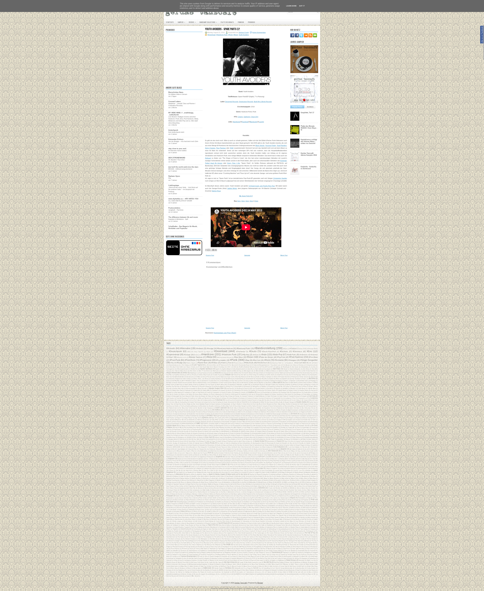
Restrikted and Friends (276, 505)
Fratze (205, 429)
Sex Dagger (226, 515)
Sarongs (305, 511)
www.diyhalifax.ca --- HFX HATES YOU (183, 199)
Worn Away (174, 568)
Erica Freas (176, 421)
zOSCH (303, 574)
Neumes (288, 484)
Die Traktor (226, 410)
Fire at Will (178, 427)
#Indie (264, 354)
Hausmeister (270, 441)
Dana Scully (278, 402)
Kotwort (294, 462)
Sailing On (261, 511)
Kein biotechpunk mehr (176, 132)
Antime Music (270, 374)
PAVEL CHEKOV (287, 492)
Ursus (221, 558)
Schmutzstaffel (208, 513)
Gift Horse (306, 433)
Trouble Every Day (293, 554)
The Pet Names (311, 539)
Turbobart (224, 556)
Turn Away (233, 556)
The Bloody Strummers (296, 531)
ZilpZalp (187, 572)
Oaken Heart (305, 488)
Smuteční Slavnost (217, 519)
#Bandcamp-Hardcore (225, 348)
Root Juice (210, 509)
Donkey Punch (311, 412)
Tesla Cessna (206, 531)
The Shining (289, 540)
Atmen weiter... (197, 378)
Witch (266, 566)
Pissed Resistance (191, 499)
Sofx (310, 519)
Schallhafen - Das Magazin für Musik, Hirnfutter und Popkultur (182, 227)
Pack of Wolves (170, 494)
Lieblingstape (173, 185)
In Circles (311, 449)
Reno (235, 505)
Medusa (313, 476)
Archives (310, 107)
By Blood (270, 388)
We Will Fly (267, 562)
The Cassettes (228, 533)
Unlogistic (178, 558)
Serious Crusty (244, 32)
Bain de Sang (244, 380)
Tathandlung (272, 529)
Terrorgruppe (196, 531)
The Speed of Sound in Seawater (221, 542)
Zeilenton (259, 570)
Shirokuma (200, 517)
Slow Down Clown (190, 519)
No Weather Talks (291, 486)
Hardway (201, 441)
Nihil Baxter (200, 486)
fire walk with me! (300, 572)
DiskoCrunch (241, 412)
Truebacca (175, 556)
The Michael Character (189, 539)
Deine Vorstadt (263, 406)
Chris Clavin (287, 394)
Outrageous (250, 492)
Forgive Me (291, 427)
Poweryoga (297, 499)
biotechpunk (173, 130)
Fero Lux (228, 425)
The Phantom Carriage (173, 540)
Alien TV (201, 371)
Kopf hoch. (278, 462)
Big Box (261, 382)
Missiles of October (222, 480)
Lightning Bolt (302, 468)
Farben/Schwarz (288, 423)
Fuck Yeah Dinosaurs (309, 429)
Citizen (209, 396)
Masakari (175, 476)
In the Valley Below (202, 451)
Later (230, 466)
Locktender (307, 470)
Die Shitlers (216, 410)
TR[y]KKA (175, 529)
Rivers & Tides (265, 507)
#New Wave (238, 357)
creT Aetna (268, 572)
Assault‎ (170, 378)
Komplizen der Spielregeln (265, 462)
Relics (220, 505)
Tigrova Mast (239, 548)
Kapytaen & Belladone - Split (178, 219)
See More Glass (199, 515)
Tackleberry (197, 529)
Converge (186, 400)
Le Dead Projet (282, 466)
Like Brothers (312, 468)
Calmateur (215, 390)
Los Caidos (179, 472)
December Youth (228, 406)
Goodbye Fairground (310, 435)
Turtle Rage (250, 556)
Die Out (208, 410)
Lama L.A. (194, 466)
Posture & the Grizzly (270, 499)
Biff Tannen (245, 382)
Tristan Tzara (265, 554)
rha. (219, 574)
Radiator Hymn (174, 176)
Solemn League (177, 521)
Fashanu (313, 423)
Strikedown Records (299, 525)
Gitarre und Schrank (172, 435)
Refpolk (187, 505)
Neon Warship (247, 484)
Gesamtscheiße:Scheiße (259, 433)
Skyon (296, 517)
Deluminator (278, 406)
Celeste (243, 392)
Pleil (218, 499)
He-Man (315, 441)
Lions (224, 470)
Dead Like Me (256, 404)
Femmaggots (219, 425)
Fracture (168, 429)
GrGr (194, 437)
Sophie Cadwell (279, 521)
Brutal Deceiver (202, 388)
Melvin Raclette (196, 478)
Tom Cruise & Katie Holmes (274, 550)
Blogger (260, 583)
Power (290, 499)
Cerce (258, 392)
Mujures (189, 482)
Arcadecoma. (190, 376)
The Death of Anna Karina (294, 533)
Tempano (313, 529)
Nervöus (281, 484)
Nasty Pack (190, 484)
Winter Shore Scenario (249, 566)
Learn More (291, 6)
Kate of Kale (209, 458)
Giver (191, 435)
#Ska (172, 363)
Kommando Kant (250, 462)
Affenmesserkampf (182, 369)
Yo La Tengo (247, 568)
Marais (259, 474)
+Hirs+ (280, 363)
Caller (168, 390)
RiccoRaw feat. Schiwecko (202, 507)
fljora (310, 572)
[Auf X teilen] (211, 250)
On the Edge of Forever (276, 490)
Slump (199, 519)
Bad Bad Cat (215, 380)
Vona (225, 560)
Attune (206, 378)
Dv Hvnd (294, 414)
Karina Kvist (187, 458)
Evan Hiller (242, 421)
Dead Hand (246, 404)
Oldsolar (248, 490)
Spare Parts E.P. (246, 196)
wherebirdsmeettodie (293, 574)
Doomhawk (183, 414)
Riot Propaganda (236, 507)
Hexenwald (270, 443)
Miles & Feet (294, 478)
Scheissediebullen (196, 513)
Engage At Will (281, 419)
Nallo (169, 484)
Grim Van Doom (269, 437)
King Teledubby (274, 460)
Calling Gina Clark (177, 390)
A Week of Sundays (218, 367)
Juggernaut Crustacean (206, 456)
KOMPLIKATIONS (272, 456)
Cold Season (170, 398)
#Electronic (284, 351)
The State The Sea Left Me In (242, 542)
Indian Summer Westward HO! (227, 451)
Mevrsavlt (239, 478)
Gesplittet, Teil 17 (307, 113)
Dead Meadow (267, 404)
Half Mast (303, 439)
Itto (176, 453)
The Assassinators (234, 531)
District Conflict (275, 412)
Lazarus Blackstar (270, 466)
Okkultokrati (225, 490)
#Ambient (199, 348)
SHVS (195, 511)
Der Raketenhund (171, 408)
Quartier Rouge (300, 501)
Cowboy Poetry (251, 400)
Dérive (188, 415)
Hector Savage (172, 443)
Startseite (170, 22)
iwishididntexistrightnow (173, 574)
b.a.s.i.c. (259, 572)
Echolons (283, 415)
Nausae (216, 484)
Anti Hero (243, 374)
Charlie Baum (308, 392)
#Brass (285, 348)
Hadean (288, 439)
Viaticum (168, 560)
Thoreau (249, 546)
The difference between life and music (183, 217)
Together (249, 550)
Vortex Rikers (233, 560)
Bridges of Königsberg (268, 386)
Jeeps (305, 453)
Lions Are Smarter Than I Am (237, 470)
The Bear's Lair (259, 531)
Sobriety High (278, 519)
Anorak (194, 374)
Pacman (180, 494)
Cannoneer (261, 390)
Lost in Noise (234, 472)
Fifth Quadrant (257, 425)
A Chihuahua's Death (311, 365)
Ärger (309, 574)
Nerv (269, 484)
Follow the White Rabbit (234, 427)
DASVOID (245, 402)
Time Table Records (298, 548)
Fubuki (289, 429)
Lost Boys (216, 472)
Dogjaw (303, 412)
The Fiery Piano (171, 535)
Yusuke (214, 570)
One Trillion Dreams (310, 490)
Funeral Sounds (183, 431)
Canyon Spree (271, 390)
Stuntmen (169, 527)
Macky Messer (299, 472)
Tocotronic (183, 550)
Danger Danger (289, 402)
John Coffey (248, 455)
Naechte (308, 482)
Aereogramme (170, 369)
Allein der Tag (237, 371)
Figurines (277, 425)
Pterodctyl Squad (236, 501)
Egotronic (205, 417)
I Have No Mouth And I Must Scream (238, 447)
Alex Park (174, 371)
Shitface (208, 517)
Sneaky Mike (259, 519)
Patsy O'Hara (239, 496)
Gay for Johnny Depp (178, 433)
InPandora (213, 451)
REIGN (181, 503)
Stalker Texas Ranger (186, 525)
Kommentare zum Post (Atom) (225, 333)
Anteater (228, 374)
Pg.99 (252, 498)
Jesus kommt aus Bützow (191, 455)
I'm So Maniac (254, 449)
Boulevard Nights (219, 386)
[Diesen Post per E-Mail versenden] (206, 250)
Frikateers (257, 429)
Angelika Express (179, 374)
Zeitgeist (266, 570)
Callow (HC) (196, 390)
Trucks (303, 554)
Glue (253, 435)
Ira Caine (263, 451)
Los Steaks (188, 472)
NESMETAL (278, 482)
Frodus (264, 429)
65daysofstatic (263, 365)
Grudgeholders (172, 439)
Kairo (288, 456)
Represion (243, 505)
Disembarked (232, 412)
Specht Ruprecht (224, 523)
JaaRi (215, 453)
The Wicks (207, 544)
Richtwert (215, 507)
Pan (254, 494)
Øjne (167, 576)
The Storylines (258, 542)
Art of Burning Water (238, 376)
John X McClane (306, 455)
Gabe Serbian (250, 431)
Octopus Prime (172, 490)
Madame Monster (311, 472)
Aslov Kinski (314, 376)
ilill (315, 572)
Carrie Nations (178, 392)
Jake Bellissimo (245, 453)
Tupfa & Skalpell (214, 556)
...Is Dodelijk (287, 363)
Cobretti (291, 396)
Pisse (181, 499)
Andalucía (269, 373)
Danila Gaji (312, 402)
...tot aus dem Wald (299, 363)
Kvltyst (204, 464)
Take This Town (213, 529)
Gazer (188, 433)
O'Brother (277, 488)
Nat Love (198, 484)
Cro (292, 400)
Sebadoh (294, 513)
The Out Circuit (272, 539)
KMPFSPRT (261, 456)
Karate (179, 458)
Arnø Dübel (221, 376)
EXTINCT (210, 415)
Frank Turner (186, 429)
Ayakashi (284, 378)
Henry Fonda (210, 443)
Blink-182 (247, 384)
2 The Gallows (185, 365)
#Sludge (180, 363)
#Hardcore (207, 354)
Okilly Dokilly (205, 490)
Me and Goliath (258, 476)
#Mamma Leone (181, 357)
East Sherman (247, 415)
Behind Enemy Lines (204, 382)
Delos (271, 406)
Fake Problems (245, 423)
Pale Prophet (247, 494)
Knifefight (196, 462)
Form (298, 427)
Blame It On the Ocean (208, 384)
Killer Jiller (256, 460)
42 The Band (231, 365)
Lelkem (220, 468)
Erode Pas (191, 421)
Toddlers (202, 550)
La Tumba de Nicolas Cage (292, 464)
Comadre (242, 398)
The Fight (181, 535)
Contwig (178, 400)
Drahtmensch (229, 414)
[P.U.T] (234, 572)
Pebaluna (282, 496)
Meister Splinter (184, 478)
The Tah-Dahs (268, 542)
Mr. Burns (181, 482)
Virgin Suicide (203, 560)
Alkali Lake (216, 371)
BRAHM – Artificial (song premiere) (180, 169)
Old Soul (241, 490)
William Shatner (194, 566)
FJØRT (198, 423)
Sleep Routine (311, 517)
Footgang (256, 427)
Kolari (241, 462)
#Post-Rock (190, 360)
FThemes (220, 588)
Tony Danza (175, 552)
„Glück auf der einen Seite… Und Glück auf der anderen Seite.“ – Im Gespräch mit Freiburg (183, 189)
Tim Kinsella (277, 548)
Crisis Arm (286, 400)
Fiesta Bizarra (247, 425)
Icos (272, 449)
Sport (292, 523)
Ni (186, 486)
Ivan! (180, 453)
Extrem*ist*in (175, 423)
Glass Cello (207, 435)
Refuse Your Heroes (197, 505)
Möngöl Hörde (262, 482)
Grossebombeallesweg (311, 437)
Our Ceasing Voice (213, 492)
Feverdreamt (236, 425)
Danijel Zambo (301, 402)
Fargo (297, 423)
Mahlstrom (179, 474)
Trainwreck (286, 552)
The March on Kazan (174, 539)
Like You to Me (208, 470)
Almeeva (273, 371)
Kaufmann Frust (230, 458)
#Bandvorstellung (264, 348)
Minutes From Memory (188, 480)
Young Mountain (300, 568)
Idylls (299, 449)
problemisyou (211, 574)
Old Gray (233, 490)
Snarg (239, 519)
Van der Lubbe (276, 558)
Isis (317, 451)
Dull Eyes (286, 414)
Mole (271, 480)
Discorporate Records (194, 412)
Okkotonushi (215, 490)
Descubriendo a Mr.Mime (254, 408)
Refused (208, 505)
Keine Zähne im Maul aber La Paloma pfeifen (275, 458)
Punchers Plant (273, 501)
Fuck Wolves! (297, 429)
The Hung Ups (182, 537)
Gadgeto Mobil (261, 431)
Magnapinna (170, 474)
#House (255, 354)
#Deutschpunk (175, 351)
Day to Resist (237, 404)
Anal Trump (202, 373)
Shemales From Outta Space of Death (183, 517)
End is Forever (262, 419)
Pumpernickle (256, 501)
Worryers (182, 568)
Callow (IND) (206, 390)
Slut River (206, 519)
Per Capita (313, 496)
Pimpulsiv (310, 498)
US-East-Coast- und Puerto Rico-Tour (262, 186)
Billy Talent (286, 382)
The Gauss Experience (192, 535)
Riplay (245, 507)
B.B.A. (304, 378)
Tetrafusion (215, 531)
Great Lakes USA (250, 437)
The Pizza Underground (189, 540)
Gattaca (310, 431)
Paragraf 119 (296, 494)
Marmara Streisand (289, 474)
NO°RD (302, 482)
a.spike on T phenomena (246, 572)
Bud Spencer (230, 388)
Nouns (206, 488)
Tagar (204, 529)
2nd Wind (213, 365)
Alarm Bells (258, 369)
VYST (253, 558)
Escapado (217, 421)
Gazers (195, 433)
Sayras (186, 513)
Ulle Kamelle (287, 556)
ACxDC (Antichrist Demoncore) (248, 367)
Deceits (218, 406)
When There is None (297, 564)
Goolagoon (181, 437)
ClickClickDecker (260, 396)
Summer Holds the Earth (247, 527)
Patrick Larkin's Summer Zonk (224, 496)
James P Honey (256, 453)
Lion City (218, 470)
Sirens (282, 517)
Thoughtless (257, 546)
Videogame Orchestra (190, 560)
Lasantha (239, 588)
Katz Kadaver (219, 458)
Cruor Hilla (174, 402)
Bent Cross (224, 382)
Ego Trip (197, 417)
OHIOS (285, 488)
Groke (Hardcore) (297, 437)
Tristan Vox (275, 554)
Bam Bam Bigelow (256, 380)
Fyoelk (206, 431)
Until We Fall (192, 558)
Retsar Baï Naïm (311, 505)
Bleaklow (232, 384)
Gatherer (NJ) (302, 431)
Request (264, 505)
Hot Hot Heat (238, 445)
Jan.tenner (297, 453)
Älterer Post (284, 255)
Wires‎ (260, 566)
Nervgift (275, 484)
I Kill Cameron (255, 447)
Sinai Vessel (274, 517)
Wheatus (285, 564)
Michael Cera (248, 478)
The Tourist (183, 544)
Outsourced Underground (263, 492)
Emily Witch (214, 419)
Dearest (295, 404)
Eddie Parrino (170, 417)
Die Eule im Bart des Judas (186, 410)
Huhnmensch (258, 445)
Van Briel (260, 558)
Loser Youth (206, 472)
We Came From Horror (197, 562)
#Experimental (172, 354)
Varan (285, 558)
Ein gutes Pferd (224, 417)
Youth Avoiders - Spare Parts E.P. (222, 29)
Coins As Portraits (301, 396)
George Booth (223, 433)
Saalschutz (224, 511)
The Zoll (235, 544)
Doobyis (175, 414)
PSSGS (313, 492)
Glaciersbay (198, 435)
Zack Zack (228, 570)
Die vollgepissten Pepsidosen (265, 410)
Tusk (257, 556)
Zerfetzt (304, 570)
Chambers (275, 392)
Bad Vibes (235, 380)
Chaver (176, 394)
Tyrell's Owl (273, 556)
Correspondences (207, 400)
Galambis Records (273, 431)
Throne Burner (175, 548)
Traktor (293, 552)
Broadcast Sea (296, 386)
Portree (245, 499)
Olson (255, 490)
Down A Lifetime (205, 414)
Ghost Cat (280, 433)
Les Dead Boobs (243, 468)
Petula (232, 498)
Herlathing (234, 443)
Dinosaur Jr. (310, 410)
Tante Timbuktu (247, 529)
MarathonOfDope (276, 474)
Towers (251, 552)
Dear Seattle (286, 404)
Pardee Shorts (180, 496)
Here (239, 201)
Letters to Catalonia (271, 468)
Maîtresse (238, 476)
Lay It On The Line (257, 466)
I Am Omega (201, 447)
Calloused (188, 390)
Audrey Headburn (216, 378)
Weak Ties (289, 562)
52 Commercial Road (243, 365)
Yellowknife (237, 568)
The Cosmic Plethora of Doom (275, 533)
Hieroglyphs (169, 445)
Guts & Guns (222, 439)
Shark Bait (292, 515)
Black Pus (180, 384)
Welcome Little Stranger (179, 564)
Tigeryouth (230, 548)
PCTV (296, 492)
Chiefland (243, 394)
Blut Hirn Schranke (278, 384)
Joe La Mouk (238, 455)
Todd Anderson (193, 550)
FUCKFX (205, 423)
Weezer (305, 562)
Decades (211, 406)
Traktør (300, 552)
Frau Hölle (212, 429)
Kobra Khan (226, 462)
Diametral (280, 408)
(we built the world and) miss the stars (183, 167)
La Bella (242, 464)
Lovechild (243, 472)
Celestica (251, 392)
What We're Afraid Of (274, 564)
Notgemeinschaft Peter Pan (187, 488)
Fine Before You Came (289, 425)
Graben (201, 437)
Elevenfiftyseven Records (179, 419)
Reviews (192, 22)
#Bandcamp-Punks (243, 348)
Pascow (198, 496)
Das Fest (178, 404)
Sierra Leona (265, 517)
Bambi (266, 380)
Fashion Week (171, 425)
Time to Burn (310, 548)
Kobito (219, 462)
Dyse (316, 414)
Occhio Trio (314, 488)
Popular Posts (297, 107)
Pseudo (226, 501)
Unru (185, 558)
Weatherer (298, 562)
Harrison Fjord (232, 441)
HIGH (254, 439)
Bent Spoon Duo (234, 382)
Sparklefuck (200, 523)
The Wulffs (226, 544)
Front (283, 429)
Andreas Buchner (290, 373)
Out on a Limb (240, 492)
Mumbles (196, 482)
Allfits (267, 371)
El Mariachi (282, 417)
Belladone (215, 382)
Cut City (212, 402)
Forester (283, 427)
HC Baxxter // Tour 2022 (176, 160)
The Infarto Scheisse (195, 537)
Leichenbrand (189, 468)
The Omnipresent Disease (258, 539)
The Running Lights (246, 540)
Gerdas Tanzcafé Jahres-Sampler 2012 (309, 154)
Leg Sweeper (172, 468)
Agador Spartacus (206, 369)
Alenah (285, 369)
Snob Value (268, 519)
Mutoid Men (236, 482)
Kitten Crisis (179, 462)
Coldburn (192, 398)
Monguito (278, 480)
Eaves (264, 415)
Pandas (260, 494)
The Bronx (205, 533)
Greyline (260, 437)
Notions (200, 488)
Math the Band (185, 476)
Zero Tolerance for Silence (174, 572)
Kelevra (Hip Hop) (302, 458)
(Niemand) (273, 363)
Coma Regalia (233, 398)
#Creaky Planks (313, 348)
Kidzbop (249, 460)
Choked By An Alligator (262, 394)
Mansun (252, 474)
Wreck (189, 568)
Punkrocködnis (174, 208)
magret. (203, 574)
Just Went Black (240, 456)
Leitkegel (206, 468)
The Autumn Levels (247, 531)
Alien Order (193, 371)
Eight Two (214, 417)
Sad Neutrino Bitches (236, 511)
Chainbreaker (266, 392)
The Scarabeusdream (260, 540)
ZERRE (221, 570)
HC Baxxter (247, 439)
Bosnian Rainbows (205, 386)
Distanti (256, 412)
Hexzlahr (284, 443)
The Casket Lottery (216, 533)
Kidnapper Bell (229, 460)
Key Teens (204, 460)
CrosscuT (298, 400)
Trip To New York (255, 554)
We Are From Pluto (183, 562)
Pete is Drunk (193, 498)
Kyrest (218, 464)
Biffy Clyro (253, 382)
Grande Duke (218, 437)
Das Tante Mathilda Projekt (201, 404)
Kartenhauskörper (198, 458)
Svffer (286, 527)
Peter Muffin (212, 498)
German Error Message (243, 433)
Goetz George (270, 435)
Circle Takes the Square (198, 396)
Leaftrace (292, 466)
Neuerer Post (210, 255)
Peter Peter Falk (223, 498)
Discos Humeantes (208, 412)
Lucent (250, 472)
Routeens (250, 509)
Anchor (210, 373)
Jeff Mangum (170, 455)
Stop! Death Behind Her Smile (256, 525)
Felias (204, 425)
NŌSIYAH (261, 488)
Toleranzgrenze (258, 550)
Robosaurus (306, 507)
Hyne (308, 445)
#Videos (214, 363)
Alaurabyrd (267, 369)
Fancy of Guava (267, 423)
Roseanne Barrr (219, 509)
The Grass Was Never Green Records (261, 535)
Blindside (240, 384)
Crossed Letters (174, 101)
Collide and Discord (203, 398)
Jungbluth (219, 456)
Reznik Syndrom (188, 507)
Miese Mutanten (274, 478)
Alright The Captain (290, 371)
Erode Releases (201, 421)
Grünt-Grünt (182, 439)
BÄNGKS (285, 388)
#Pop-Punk (281, 357)
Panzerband (268, 494)
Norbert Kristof (311, 486)
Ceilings (236, 392)
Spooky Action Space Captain (280, 523)
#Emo (309, 351)
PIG (308, 492)
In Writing (177, 451)
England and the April (294, 419)
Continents (314, 398)
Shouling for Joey (246, 517)
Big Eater (268, 382)
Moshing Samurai (171, 482)
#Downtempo (240, 351)
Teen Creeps (304, 529)
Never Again (309, 484)
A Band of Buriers (298, 365)
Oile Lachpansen (195, 490)
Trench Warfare (231, 554)
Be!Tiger (168, 382)
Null (250, 488)
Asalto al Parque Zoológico (264, 376)
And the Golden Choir (235, 373)
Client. (269, 396)
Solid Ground (198, 521)
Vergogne (304, 558)
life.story (196, 574)
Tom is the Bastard (289, 550)
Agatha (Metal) (226, 369)
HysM (314, 445)
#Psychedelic (221, 360)
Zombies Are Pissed (198, 572)
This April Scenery (178, 546)
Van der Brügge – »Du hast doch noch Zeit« (183, 141)
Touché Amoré (242, 552)
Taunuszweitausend (284, 529)
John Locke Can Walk (282, 455)
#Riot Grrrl (256, 360)
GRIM (242, 431)
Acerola (313, 367)
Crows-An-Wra (308, 400)
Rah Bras (232, 503)
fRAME (291, 572)
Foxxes (314, 427)
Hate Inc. (249, 441)
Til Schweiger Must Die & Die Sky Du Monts (258, 548)
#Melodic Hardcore (195, 357)
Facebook (245, 122)
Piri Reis (175, 499)
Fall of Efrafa (256, 423)
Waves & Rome (170, 562)
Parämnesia (189, 496)
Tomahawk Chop (303, 550)
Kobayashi (212, 462)
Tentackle (187, 531)
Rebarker (281, 503)
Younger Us (169, 570)
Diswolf (284, 412)
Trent (239, 554)
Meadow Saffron (281, 476)
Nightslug (192, 486)
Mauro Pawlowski (210, 476)
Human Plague (300, 445)
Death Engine (304, 404)
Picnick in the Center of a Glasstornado (276, 498)
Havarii (279, 441)
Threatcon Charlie (285, 546)
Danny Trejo (170, 404)
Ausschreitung (239, 378)
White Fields (309, 564)
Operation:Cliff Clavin (172, 492)
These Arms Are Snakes (297, 544)
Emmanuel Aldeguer (238, 419)
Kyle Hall (211, 464)
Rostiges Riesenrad (239, 509)
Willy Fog (203, 566)
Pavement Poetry (264, 496)
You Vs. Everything (264, 568)
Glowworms (246, 435)
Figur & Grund (268, 425)
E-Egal (203, 415)
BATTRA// (312, 378)
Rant (239, 503)
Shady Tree (266, 515)
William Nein (183, 566)
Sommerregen (236, 521)
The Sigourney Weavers (302, 540)
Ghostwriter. (297, 433)
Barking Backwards (276, 380)
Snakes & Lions (229, 519)
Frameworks (176, 429)
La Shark (278, 464)
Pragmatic (306, 499)
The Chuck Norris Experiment (243, 533)
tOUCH (224, 574)
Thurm (191, 548)
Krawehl (177, 464)
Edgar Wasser (188, 417)
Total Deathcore (217, 552)
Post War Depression (256, 499)
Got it (302, 6)
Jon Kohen (194, 456)
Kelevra (293, 458)
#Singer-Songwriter (309, 360)
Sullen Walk (234, 527)
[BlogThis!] (208, 250)
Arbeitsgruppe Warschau (300, 374)
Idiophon (284, 449)
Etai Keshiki (225, 421)
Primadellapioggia (182, 501)
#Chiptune (293, 348)
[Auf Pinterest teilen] (216, 250)
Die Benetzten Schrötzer (292, 408)
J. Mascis (187, 453)
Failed (237, 423)
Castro (209, 392)
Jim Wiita (204, 455)
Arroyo (228, 376)
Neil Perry (237, 484)
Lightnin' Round (290, 468)
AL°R (260, 367)
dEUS (275, 572)
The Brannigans (195, 533)
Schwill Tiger (257, 513)
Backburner (205, 380)
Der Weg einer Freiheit (186, 408)
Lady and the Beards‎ (174, 466)
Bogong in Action (311, 384)
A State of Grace (190, 367)
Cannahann (237, 390)
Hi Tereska (300, 443)
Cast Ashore (201, 392)
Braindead (247, 386)
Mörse (270, 482)
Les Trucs (253, 468)
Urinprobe (214, 558)
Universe (170, 558)
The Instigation (207, 537)
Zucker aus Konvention (214, 572)
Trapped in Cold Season (179, 554)
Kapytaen (171, 458)
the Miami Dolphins (248, 574)
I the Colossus (243, 449)
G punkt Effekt (214, 431)
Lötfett (263, 472)
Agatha (217, 369)
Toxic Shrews (259, 552)
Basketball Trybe (303, 380)
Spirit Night (266, 523)
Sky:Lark (289, 517)
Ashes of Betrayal (292, 376)
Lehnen (180, 468)
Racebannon (206, 503)
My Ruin (244, 482)
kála (190, 574)
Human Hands (279, 445)
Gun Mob (196, 439)
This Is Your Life (215, 546)
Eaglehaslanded (221, 415)
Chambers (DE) (285, 392)
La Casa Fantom (251, 464)
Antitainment (280, 374)
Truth (200, 556)
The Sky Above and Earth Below (180, 542)
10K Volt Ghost (313, 363)
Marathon (266, 474)
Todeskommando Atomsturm (215, 550)
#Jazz (171, 357)
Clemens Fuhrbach (247, 396)
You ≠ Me (275, 568)
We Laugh (240, 562)
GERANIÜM (235, 431)
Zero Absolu (312, 570)
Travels (203, 554)
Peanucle (274, 496)
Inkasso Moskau (243, 451)
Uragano (206, 558)
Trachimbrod (275, 552)
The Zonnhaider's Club (247, 544)
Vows (241, 560)
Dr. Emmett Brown (218, 414)
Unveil (200, 558)
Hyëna (168, 447)
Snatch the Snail (248, 519)
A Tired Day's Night (204, 367)
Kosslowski (287, 462)
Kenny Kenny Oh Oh (174, 460)
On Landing (263, 490)
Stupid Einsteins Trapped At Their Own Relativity (188, 527)
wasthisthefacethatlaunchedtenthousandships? (270, 574)
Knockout (203, 462)
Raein (225, 503)
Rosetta (228, 509)
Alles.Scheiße (260, 371)
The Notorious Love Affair (229, 539)
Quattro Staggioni (171, 503)
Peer (288, 496)
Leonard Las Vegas (230, 468)
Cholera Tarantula (276, 394)
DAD (238, 402)
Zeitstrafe (274, 570)
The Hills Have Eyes (307, 535)
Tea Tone (295, 529)
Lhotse (282, 468)
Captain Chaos (292, 390)
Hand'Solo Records (172, 441)
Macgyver (290, 472)
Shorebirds (227, 517)
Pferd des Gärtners (242, 498)
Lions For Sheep (254, 470)
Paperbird (287, 494)
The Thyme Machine (312, 542)
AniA (188, 374)
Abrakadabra (305, 367)
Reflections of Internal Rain (174, 505)
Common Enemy (258, 398)
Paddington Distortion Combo (193, 494)
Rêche (189, 511)
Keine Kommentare (259, 32)
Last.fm (261, 122)
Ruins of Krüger (301, 509)
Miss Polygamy (210, 480)
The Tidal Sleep (173, 544)
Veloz (290, 558)
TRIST (168, 529)
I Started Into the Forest (206, 449)
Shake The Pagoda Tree (279, 515)
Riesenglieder (224, 507)
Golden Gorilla (286, 435)
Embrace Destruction (203, 419)
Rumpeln (169, 511)
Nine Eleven (230, 486)
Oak (298, 488)
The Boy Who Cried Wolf (181, 533)
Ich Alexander (264, 449)
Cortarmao (218, 400)
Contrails (171, 400)
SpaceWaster (190, 523)
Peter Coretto (203, 498)
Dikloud (302, 410)
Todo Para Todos (239, 550)
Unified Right (314, 556)
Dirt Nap (174, 412)
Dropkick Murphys (241, 414)
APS (266, 367)
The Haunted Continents (291, 535)
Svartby (280, 527)
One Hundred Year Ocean (294, 490)
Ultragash (296, 556)
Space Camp (180, 523)
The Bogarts (309, 531)
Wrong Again (197, 568)
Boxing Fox (229, 386)
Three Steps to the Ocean (300, 546)
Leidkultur (198, 468)
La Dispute (270, 464)
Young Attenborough (286, 568)
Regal (215, 505)
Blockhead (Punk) (258, 384)
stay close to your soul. (177, 148)
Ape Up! (288, 374)
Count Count (229, 400)
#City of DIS (302, 348)
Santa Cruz (292, 511)
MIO (268, 472)
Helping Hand (199, 443)
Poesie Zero (225, 499)
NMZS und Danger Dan (291, 482)
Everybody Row (266, 421)
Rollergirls (191, 509)
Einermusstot (234, 417)
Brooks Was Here (179, 388)
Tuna (206, 556)
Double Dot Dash (194, 414)
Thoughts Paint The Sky (270, 546)
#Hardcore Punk (222, 35)
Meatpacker (305, 476)
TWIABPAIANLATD (185, 529)
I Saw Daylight (181, 449)
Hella (190, 443)
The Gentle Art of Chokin (240, 535)
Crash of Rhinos (276, 400)
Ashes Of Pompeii (279, 376)
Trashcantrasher (193, 554)
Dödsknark (195, 415)
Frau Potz (220, 429)
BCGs (168, 380)
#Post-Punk (175, 360)
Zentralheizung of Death (293, 570)
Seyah (234, 515)
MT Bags (282, 472)
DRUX (262, 402)
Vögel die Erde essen (256, 560)
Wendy (212, 564)
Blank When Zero (222, 384)
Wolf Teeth (301, 566)
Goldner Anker (297, 435)
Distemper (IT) (265, 412)
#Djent (208, 351)
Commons (268, 398)
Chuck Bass (185, 396)
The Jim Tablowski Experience (232, 537)
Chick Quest (234, 394)
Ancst (216, 373)
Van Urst (267, 558)
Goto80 (189, 437)
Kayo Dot (240, 458)
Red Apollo (289, 503)
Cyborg (219, 402)
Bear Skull (192, 382)
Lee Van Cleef (313, 466)
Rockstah (173, 509)
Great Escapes (238, 437)
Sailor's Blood (270, 511)
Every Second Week (254, 421)
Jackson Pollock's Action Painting (229, 453)
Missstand (233, 480)
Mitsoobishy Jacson (255, 480)
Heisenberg (183, 443)
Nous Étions (214, 488)
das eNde (283, 572)
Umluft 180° (304, 556)
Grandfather (228, 437)
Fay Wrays (182, 425)
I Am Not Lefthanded (189, 447)
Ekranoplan (258, 417)
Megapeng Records (172, 478)
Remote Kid (228, 505)
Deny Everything (289, 406)
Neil (231, 484)
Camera (222, 390)
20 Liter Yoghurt (197, 365)
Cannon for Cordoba (249, 390)
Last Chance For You (220, 466)
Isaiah (311, 451)
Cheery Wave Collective (201, 394)
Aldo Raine (277, 369)
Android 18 (301, 373)
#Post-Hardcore (296, 357)
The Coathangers (259, 533)
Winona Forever (236, 566)
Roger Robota (182, 509)
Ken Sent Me (314, 458)
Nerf (264, 484)
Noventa (222, 488)
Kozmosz (308, 462)
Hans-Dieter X (193, 441)
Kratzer (170, 464)
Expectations (303, 421)
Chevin (226, 394)
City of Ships (229, 396)
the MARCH (237, 574)
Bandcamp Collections (208, 22)
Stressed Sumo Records (283, 525)
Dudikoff (268, 414)
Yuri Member (206, 570)
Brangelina (256, 386)
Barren (286, 380)
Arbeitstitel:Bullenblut (178, 376)
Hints (177, 445)
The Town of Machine (195, 544)
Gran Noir (208, 437)
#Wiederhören (262, 363)
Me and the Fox (269, 476)
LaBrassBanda (306, 464)
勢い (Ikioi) (195, 576)
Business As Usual (242, 388)
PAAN (278, 492)
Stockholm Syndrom (238, 525)
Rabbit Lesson (195, 503)
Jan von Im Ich (287, 453)
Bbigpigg (313, 380)
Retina (287, 505)
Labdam (315, 464)
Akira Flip (250, 369)
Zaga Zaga (237, 570)
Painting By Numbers (222, 494)
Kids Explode (240, 460)
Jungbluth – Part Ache (175, 210)
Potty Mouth (282, 499)
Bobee (295, 384)
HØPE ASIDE (176, 447)
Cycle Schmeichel (229, 402)
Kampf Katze (302, 456)
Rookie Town (200, 509)
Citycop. (237, 396)
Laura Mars (237, 466)
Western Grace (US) (233, 564)
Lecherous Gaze (302, 466)
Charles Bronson (296, 392)
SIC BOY (202, 511)
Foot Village (247, 427)
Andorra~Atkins (278, 373)
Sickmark (256, 517)
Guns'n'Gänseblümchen (209, 439)
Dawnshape (226, 404)
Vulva (246, 560)
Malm (211, 474)
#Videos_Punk (226, 363)
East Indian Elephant (234, 415)
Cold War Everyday (182, 398)
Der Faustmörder (311, 406)
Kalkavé (294, 456)
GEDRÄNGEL (225, 431)
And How (223, 373)
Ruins (292, 509)
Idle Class (292, 449)
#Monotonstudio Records (224, 357)
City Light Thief (218, 396)
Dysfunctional (172, 415)
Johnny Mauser (177, 456)
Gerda (232, 433)
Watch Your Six (311, 560)
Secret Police (188, 515)
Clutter (275, 396)
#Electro (252, 351)
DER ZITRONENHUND (176, 158)
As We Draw (250, 376)
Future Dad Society (196, 431)
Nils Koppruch (221, 486)
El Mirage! (290, 417)
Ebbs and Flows (273, 415)
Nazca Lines (224, 484)
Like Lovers (169, 470)
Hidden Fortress (311, 443)
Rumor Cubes (312, 509)
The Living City (289, 537)
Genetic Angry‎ (213, 433)
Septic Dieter (210, 515)
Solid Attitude (188, 521)
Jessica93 (179, 455)
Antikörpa (261, 374)
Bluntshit (268, 384)
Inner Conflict (254, 451)
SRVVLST (216, 511)
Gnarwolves (260, 435)
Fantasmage (277, 423)
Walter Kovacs (291, 560)
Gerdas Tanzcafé (240, 583)
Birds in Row (303, 382)
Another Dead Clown (204, 374)
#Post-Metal (313, 357)
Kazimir (247, 458)
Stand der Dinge (201, 525)
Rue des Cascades (271, 509)
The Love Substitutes (311, 537)
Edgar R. (179, 417)
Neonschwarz (257, 484)
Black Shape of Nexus (191, 384)
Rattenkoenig (254, 503)
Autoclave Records (261, 378)
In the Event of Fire (188, 451)
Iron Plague (291, 451)
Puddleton (247, 501)
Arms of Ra (206, 376)
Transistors (307, 552)
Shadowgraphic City (254, 515)
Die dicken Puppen (237, 410)
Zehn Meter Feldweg (248, 570)
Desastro (242, 408)
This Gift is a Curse (202, 546)
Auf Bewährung (228, 378)
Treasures (210, 554)
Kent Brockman (187, 460)
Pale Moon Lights (236, 494)
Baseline (293, 380)
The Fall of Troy (310, 533)
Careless (168, 392)
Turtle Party (241, 556)
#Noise (250, 357)
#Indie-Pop (277, 354)
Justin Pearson (251, 456)
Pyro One (290, 501)
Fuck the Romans (171, 431)
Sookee (270, 521)
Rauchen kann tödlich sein (268, 503)
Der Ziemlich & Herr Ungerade (204, 408)
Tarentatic (263, 529)
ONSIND (291, 488)
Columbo (223, 398)
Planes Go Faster (204, 499)
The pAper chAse (261, 544)
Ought (191, 492)
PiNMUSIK (241, 22)
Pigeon (292, 498)
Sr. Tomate (300, 523)
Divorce (296, 412)
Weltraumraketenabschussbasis (198, 564)
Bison (310, 382)
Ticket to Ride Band (201, 548)
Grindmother (280, 437)
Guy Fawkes (231, 439)
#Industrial (314, 354)
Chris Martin (306, 394)
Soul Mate (290, 521)
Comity (249, 398)
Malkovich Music (201, 474)
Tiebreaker (213, 548)
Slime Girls (169, 519)
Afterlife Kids (194, 369)
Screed (287, 513)
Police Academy (236, 499)
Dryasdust (251, 414)
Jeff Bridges (312, 453)
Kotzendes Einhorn (175, 139)
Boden (301, 384)
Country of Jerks (240, 400)
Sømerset (313, 527)
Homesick (202, 445)
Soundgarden (170, 523)
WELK (267, 560)
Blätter (288, 384)
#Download (212, 35)
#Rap (247, 360)
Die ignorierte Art (249, 410)
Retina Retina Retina (297, 505)
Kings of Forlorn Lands (288, 460)
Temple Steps (178, 531)
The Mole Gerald (215, 539)
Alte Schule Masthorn (309, 371)
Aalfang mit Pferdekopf (282, 367)
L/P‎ (236, 464)
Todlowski (229, 550)
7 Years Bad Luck (275, 365)
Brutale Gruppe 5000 (216, 388)
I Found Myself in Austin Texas (216, 447)
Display (250, 412)
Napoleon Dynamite (179, 484)
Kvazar (190, 464)
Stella (228, 525)
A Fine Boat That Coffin (175, 367)
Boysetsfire (238, 386)
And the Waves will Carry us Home (254, 373)
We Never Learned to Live (253, 562)
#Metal (209, 357)
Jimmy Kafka (212, 455)
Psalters (219, 501)
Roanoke (285, 507)
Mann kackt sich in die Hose (237, 474)
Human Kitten (289, 445)
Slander (302, 517)
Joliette (186, 456)
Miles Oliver (303, 478)
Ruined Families (284, 509)
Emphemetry (252, 419)
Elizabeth (191, 419)
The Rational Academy (231, 540)
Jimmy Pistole (222, 455)
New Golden (179, 486)
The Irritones (218, 537)
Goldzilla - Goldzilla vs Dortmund (308, 168)
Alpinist (281, 371)
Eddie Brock (312, 415)
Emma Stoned (225, 419)
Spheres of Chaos (246, 523)
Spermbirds (235, 523)
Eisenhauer (244, 417)
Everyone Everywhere (279, 421)
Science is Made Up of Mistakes (272, 513)
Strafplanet (270, 525)
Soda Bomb (295, 519)
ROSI (187, 503)
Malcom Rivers (190, 474)
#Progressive (205, 360)
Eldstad (297, 417)
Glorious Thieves (236, 435)
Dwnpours (303, 414)
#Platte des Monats (266, 357)
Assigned (177, 378)
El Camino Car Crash (270, 417)
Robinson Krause (295, 507)
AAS (234, 367)
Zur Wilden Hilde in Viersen (177, 94)
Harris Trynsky (222, 441)
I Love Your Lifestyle (294, 447)
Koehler (235, 462)
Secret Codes (303, 513)
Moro (298, 480)
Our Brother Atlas (200, 492)
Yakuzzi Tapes (218, 568)
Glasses (215, 435)
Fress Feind (248, 429)
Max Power (221, 476)
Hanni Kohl (183, 441)
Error (210, 421)
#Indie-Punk (291, 355)
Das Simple (187, 404)
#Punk (230, 35)
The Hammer (278, 535)
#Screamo (279, 360)
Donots (168, 414)
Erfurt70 (168, 421)
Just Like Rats (229, 456)
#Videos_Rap (238, 363)
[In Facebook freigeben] (213, 250)
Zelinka (281, 570)
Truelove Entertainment (188, 556)
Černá (180, 576)
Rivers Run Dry (276, 507)
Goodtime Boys (170, 437)
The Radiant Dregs (217, 540)
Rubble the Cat (259, 509)
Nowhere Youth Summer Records (237, 488)
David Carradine (216, 404)
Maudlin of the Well (197, 476)
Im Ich (304, 449)
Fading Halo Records (227, 423)
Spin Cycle (257, 523)
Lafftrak (185, 466)
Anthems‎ (236, 374)
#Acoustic (170, 348)
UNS (280, 556)
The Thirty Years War (297, 542)
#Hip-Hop (245, 355)
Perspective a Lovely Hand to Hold (176, 498)
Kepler (196, 460)
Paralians (305, 494)
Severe (218, 515)
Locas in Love (297, 470)
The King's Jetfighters (262, 537)
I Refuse (312, 447)
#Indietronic (304, 354)
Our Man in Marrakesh (227, 492)
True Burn (310, 554)
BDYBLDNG (175, 380)
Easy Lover (256, 415)
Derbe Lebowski (221, 408)
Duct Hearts (259, 414)
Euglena (234, 421)
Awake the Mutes (274, 378)
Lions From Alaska (267, 470)
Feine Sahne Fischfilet (194, 425)
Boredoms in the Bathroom (190, 386)
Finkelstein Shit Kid (303, 425)
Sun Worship (260, 527)
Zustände (226, 572)
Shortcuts (235, 517)
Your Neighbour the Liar (182, 570)
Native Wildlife (208, 484)
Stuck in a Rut (311, 525)
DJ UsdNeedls (254, 402)
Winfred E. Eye (225, 566)
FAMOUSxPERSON (187, 423)
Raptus (245, 503)
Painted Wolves (209, 494)
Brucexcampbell (190, 388)
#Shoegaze (292, 360)
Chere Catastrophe (216, 394)
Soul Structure (300, 521)
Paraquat (313, 494)
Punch (264, 501)
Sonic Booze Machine (258, 521)
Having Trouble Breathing (303, 441)
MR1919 (274, 472)
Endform (271, 419)
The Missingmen (203, 539)
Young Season (311, 568)
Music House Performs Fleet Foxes (211, 482)
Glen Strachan (224, 435)
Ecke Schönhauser (293, 415)
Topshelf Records (194, 552)
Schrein (235, 513)
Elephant (305, 417)
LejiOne (213, 468)
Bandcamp (254, 122)
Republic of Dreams (254, 505)
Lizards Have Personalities (283, 470)
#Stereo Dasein (190, 363)
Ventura (297, 558)
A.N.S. (229, 367)
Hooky (218, 445)
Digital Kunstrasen (293, 410)
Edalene (303, 415)
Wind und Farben (213, 566)
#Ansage (210, 348)
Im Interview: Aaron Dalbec (177, 151)
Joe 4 (230, 455)
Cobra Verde (282, 396)
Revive (179, 507)
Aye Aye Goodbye (295, 378)
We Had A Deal (229, 562)
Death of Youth (179, 406)
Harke (208, 441)
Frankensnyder (196, 429)
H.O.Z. (239, 439)
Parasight (169, 496)
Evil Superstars (293, 421)
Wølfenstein (207, 568)
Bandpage (236, 122)
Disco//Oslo (182, 412)
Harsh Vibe (241, 441)
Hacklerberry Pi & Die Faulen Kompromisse (270, 439)
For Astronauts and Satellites (269, 427)
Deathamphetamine (192, 406)
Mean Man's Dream (294, 476)
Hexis (277, 443)
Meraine (222, 478)
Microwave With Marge (260, 478)
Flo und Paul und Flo (207, 427)
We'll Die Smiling (279, 562)
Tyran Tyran (264, 556)
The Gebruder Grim (207, 535)
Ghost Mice (288, 433)
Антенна (187, 576)
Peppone (304, 496)
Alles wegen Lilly (248, 371)
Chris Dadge (297, 394)
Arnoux (213, 376)
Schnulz (217, 513)
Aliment (208, 371)
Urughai (227, 558)
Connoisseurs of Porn (289, 398)
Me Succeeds (247, 476)
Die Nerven (200, 410)
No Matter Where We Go (259, 486)
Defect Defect (252, 406)
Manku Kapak (220, 474)
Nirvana (238, 486)
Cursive (206, 402)
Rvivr (183, 511)
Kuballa (184, 464)
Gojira (278, 435)
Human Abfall (268, 445)
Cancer (229, 390)
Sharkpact (300, 515)
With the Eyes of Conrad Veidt (279, 566)
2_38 (206, 365)
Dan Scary (270, 402)
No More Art (272, 486)
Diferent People (280, 410)
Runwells (176, 511)
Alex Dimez (306, 369)
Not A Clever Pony (171, 488)
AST (271, 367)
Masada (168, 476)
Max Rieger (229, 476)
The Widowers (216, 544)
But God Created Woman (257, 388)
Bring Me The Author (283, 386)
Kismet (311, 460)
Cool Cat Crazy (195, 400)
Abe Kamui (295, 367)
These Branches (311, 544)
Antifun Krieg (252, 374)
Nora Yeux (302, 486)
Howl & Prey (248, 445)
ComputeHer (277, 398)
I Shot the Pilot (192, 449)
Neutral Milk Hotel (298, 484)
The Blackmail (284, 531)
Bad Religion (225, 380)
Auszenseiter (249, 378)
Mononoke (286, 480)
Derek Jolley (233, 408)
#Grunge (187, 355)
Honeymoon (210, 445)
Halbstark (295, 439)
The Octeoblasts (243, 539)
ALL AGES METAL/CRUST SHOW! (180, 201)
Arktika (198, 376)
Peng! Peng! (295, 496)
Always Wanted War (173, 373)
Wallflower (281, 560)
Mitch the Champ (243, 480)
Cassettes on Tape (189, 392)
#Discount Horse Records (195, 351)
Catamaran (216, 392)
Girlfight (313, 433)
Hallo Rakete (312, 439)
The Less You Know (277, 537)
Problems (192, 501)
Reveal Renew (170, 507)
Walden (273, 560)
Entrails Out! (306, 419)
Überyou (173, 576)
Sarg (299, 511)
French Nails (229, 429)
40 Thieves (221, 365)
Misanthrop (200, 480)
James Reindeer (268, 453)
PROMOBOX (251, 22)
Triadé (246, 554)
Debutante (203, 406)
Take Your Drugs (225, 529)
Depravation (300, 406)
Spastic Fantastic (211, 523)
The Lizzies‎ (299, 537)
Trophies (282, 554)
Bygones (278, 388)
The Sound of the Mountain (201, 542)
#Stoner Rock (203, 363)
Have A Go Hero (289, 441)
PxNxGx (282, 501)
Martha (314, 474)
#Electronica (297, 351)
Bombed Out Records (172, 386)
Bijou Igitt (277, 382)
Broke (305, 386)
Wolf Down (293, 566)
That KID (223, 531)
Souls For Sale (311, 521)
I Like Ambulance (279, 447)
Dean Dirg (277, 404)
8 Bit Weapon (286, 365)
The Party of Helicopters (286, 539)
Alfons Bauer (183, 371)
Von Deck (219, 560)
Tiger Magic (221, 548)
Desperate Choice (269, 408)
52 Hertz (254, 365)
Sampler (181, 22)
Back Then (196, 380)
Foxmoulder (305, 427)
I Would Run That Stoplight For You (225, 449)
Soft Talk (304, 519)
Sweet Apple (304, 527)
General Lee (203, 433)
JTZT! (209, 453)
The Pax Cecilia (299, 539)
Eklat (251, 417)
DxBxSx (310, 414)
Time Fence (286, 548)
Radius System (217, 503)
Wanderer (302, 560)
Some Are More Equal (222, 521)
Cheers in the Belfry (186, 394)
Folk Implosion (220, 427)
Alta (300, 371)
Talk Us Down (236, 529)
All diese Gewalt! (226, 371)
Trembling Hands (220, 554)
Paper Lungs (278, 494)
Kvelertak (197, 464)
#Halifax (196, 354)
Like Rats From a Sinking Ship (192, 470)
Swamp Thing (294, 527)
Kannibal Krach (313, 456)
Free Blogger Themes (249, 588)
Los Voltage (197, 472)
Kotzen (301, 462)
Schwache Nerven (245, 513)
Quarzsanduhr (311, 501)
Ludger (257, 472)
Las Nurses (208, 466)
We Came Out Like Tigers (214, 562)
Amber (185, 373)
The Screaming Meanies (276, 540)
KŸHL (231, 464)
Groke (288, 437)
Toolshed (183, 552)
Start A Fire (212, 525)
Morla (293, 480)
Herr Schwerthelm (245, 443)
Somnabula (246, 521)
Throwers (184, 548)
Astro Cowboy (187, 378)
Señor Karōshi (242, 515)
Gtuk (190, 439)
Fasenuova (305, 423)
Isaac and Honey (303, 451)
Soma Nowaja (209, 521)
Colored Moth (215, 398)
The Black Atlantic (272, 531)
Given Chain (184, 435)
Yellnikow (228, 568)
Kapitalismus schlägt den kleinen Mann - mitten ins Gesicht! (309, 141)
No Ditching (246, 486)
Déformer (181, 415)
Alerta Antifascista (295, 369)
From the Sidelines (274, 429)
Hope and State (227, 445)
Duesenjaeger (277, 414)
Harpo (214, 441)
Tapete (256, 529)
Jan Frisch (278, 453)
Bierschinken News (175, 92)
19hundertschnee (173, 365)
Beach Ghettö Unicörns (180, 382)
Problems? (200, 501)
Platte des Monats (227, 22)
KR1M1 (282, 456)
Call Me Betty (312, 388)
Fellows (211, 425)
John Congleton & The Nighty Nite (264, 455)
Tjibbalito (175, 550)
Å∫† (315, 574)
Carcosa (313, 390)
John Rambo (295, 455)
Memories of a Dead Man (210, 478)
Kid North (212, 460)
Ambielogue (193, 373)
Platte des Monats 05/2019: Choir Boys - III (309, 128)
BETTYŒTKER (186, 380)
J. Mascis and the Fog (198, 453)
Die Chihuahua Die (307, 408)
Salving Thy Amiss (282, 511)
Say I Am (179, 513)
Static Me (221, 525)
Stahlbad (175, 525)
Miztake (266, 480)
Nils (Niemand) (210, 486)
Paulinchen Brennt (251, 496)
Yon (254, 568)
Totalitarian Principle (230, 552)
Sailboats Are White (250, 511)
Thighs (168, 546)
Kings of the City (302, 460)
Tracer (267, 552)
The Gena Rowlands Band (223, 535)
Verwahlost (312, 558)
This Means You (227, 546)
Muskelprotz (227, 482)
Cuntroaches (183, 402)
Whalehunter (245, 564)
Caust (223, 392)
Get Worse (271, 433)
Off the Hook (183, 490)
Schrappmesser (226, 513)
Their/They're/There (281, 544)
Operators (184, 492)
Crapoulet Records (263, 400)
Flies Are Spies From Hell (191, 427)
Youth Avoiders (244, 35)
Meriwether (231, 478)
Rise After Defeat (254, 507)
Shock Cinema (217, 517)
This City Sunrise (190, 546)
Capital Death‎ (282, 390)
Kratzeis (315, 462)
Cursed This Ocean (195, 402)
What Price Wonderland (259, 564)
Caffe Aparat (302, 388)
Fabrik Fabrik (214, 423)
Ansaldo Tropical (218, 374)
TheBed (271, 544)
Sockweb (287, 519)
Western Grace (220, 564)
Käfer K (224, 464)
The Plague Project (203, 540)
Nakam (316, 482)
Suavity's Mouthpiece (211, 527)
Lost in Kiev (224, 472)
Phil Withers (259, 498)
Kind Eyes (265, 460)
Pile (169, 178)
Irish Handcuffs (273, 451)
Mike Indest (285, 478)
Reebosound (312, 503)
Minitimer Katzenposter (173, 480)
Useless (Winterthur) (237, 558)
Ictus (277, 449)
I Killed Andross (266, 447)
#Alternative (185, 348)
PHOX (302, 492)
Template (169, 531)
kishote (184, 574)
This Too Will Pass (239, 546)
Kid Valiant (220, 460)
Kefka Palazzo (255, 458)
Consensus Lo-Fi (303, 398)
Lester (261, 468)
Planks (213, 499)
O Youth (270, 488)
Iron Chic (283, 451)
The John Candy (249, 537)
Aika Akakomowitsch (239, 369)
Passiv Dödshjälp (209, 496)
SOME (209, 511)
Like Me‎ (178, 470)
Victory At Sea (178, 560)
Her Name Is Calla (223, 443)
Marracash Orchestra (303, 474)
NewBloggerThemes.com (265, 588)
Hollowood (184, 445)
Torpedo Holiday (206, 552)
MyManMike (252, 482)
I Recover (305, 447)
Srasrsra (307, 523)
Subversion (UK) (224, 527)
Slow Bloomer (179, 519)
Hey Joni (292, 443)
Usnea (248, 558)
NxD (255, 488)
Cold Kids (312, 396)
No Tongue (281, 486)
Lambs (201, 466)
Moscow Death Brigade (309, 480)
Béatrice (293, 388)
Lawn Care (246, 466)
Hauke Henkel (260, 441)
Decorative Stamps (240, 406)
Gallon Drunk (284, 431)
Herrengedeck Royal (259, 443)
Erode (184, 421)
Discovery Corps (221, 412)
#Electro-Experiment (269, 351)
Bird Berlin (294, 382)
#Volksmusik (248, 363)
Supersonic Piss (271, 527)
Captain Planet (304, 390)
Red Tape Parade (300, 503)
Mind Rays (313, 478)
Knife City (188, 462)
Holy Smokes (193, 445)
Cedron (229, 392)
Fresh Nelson (239, 429)
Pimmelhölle (301, 498)
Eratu (314, 419)
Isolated (170, 453)
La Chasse (262, 464)
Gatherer (293, 431)
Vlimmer (211, 560)
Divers (290, 412)
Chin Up (250, 394)
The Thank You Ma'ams (282, 542)
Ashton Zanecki (303, 376)
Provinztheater (210, 501)
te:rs (230, 574)
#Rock (235, 35)
